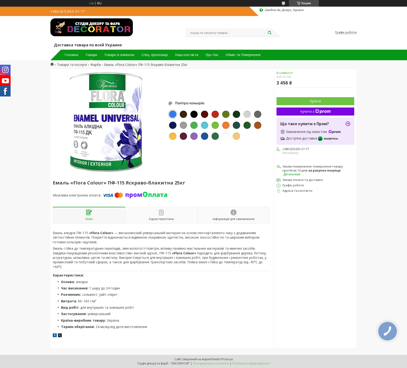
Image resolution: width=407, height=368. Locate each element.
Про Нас (212, 54)
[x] (60, 336)
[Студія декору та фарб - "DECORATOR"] (91, 30)
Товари (91, 54)
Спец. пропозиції (155, 54)
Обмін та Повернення (243, 54)
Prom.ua (227, 359)
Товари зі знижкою (119, 54)
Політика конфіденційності (251, 363)
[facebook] (55, 336)
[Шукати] (269, 33)
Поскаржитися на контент (211, 363)
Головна (71, 54)
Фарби (95, 65)
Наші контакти (186, 54)
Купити (315, 101)
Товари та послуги (72, 65)
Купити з (307, 111)
